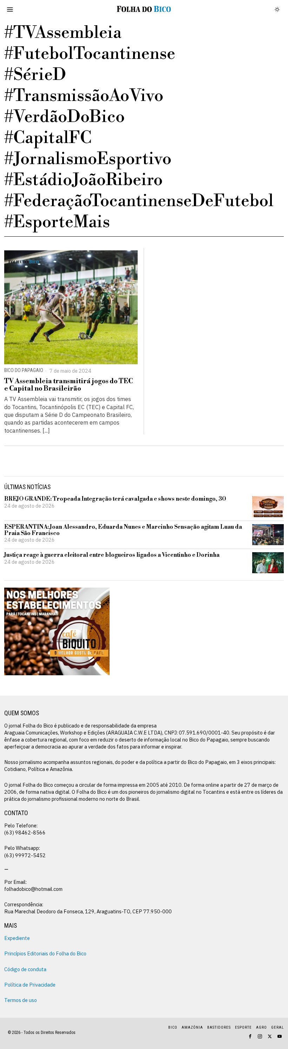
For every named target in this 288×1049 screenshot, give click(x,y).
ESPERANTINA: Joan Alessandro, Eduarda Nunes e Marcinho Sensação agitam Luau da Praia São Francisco (123, 530)
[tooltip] (250, 1036)
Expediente (17, 938)
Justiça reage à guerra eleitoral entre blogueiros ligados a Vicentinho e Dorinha (112, 555)
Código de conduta (25, 969)
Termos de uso (20, 1000)
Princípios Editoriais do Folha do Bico (45, 953)
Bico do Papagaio (23, 370)
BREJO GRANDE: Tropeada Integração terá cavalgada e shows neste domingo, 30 (115, 499)
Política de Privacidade (29, 984)
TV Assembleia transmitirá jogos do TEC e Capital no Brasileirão (68, 385)
